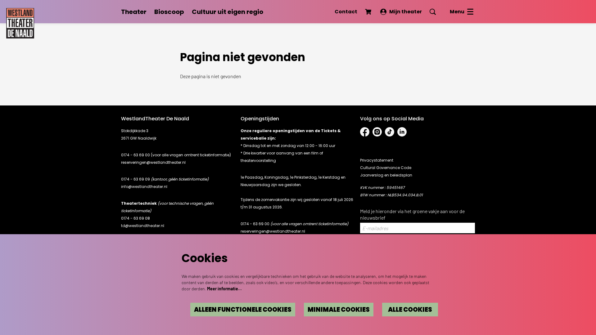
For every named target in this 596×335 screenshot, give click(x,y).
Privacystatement (376, 160)
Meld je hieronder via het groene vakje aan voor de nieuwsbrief (412, 214)
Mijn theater (405, 11)
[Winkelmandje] (368, 11)
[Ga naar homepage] (20, 21)
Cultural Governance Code (385, 167)
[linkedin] (402, 131)
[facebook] (364, 131)
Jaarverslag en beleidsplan (386, 175)
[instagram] (377, 131)
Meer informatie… (224, 288)
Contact (346, 11)
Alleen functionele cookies (242, 309)
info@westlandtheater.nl (144, 186)
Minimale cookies (339, 309)
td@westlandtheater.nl (142, 225)
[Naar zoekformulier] (432, 11)
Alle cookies (410, 309)
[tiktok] (389, 131)
